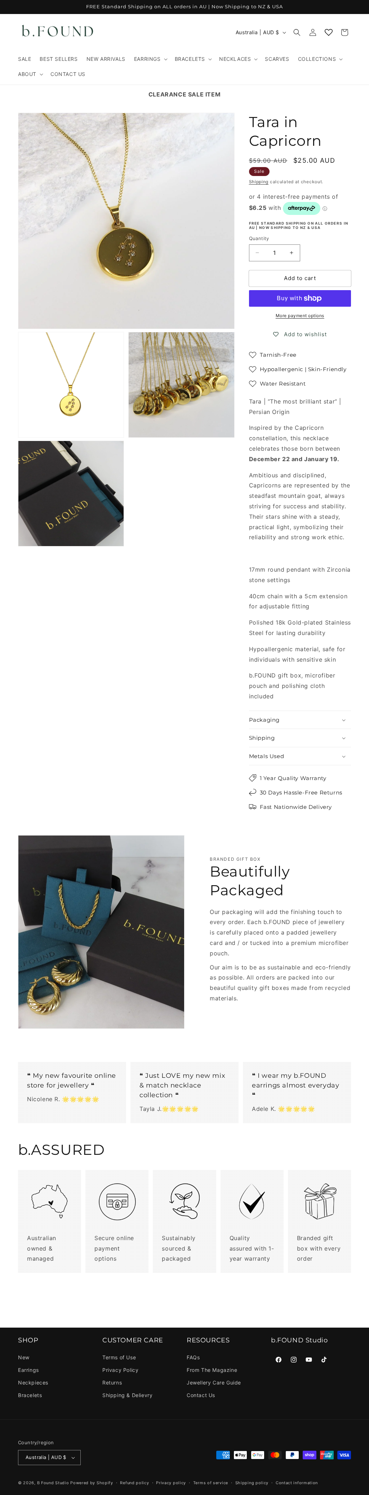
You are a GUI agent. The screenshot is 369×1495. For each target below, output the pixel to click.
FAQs (193, 1357)
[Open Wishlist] (329, 32)
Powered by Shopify (91, 1482)
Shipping (259, 181)
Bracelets (30, 1395)
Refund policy (134, 1482)
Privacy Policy (120, 1370)
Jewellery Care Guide (214, 1382)
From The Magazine (212, 1370)
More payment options (300, 315)
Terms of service (210, 1482)
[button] (150, 59)
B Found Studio (53, 1482)
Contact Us (201, 1395)
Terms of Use (119, 1357)
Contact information (297, 1482)
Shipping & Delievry (127, 1395)
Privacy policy (171, 1482)
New (24, 1357)
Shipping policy (252, 1482)
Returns (112, 1382)
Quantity (259, 238)
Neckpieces (33, 1382)
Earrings (28, 1370)
